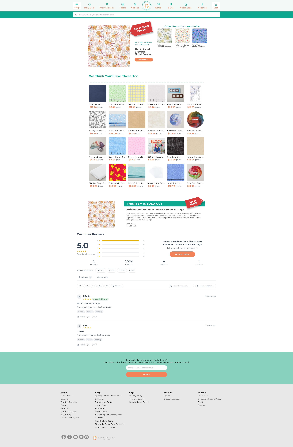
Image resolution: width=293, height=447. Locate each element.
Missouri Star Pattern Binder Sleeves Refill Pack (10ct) (156, 183)
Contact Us (203, 396)
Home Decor (101, 405)
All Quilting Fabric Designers (108, 415)
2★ (100, 286)
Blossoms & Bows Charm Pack (175, 131)
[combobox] (146, 14)
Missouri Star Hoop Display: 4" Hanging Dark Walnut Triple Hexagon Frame (175, 104)
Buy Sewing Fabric (103, 402)
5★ (80, 286)
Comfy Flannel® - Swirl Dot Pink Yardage (136, 157)
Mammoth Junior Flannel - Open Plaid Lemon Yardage (136, 104)
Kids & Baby (100, 408)
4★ (86, 286)
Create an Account (172, 399)
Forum (64, 405)
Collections (100, 418)
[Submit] (76, 14)
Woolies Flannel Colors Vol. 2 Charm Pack (195, 131)
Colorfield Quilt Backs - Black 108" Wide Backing (175, 157)
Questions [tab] (102, 277)
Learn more (143, 60)
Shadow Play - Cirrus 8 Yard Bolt (97, 183)
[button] (76, 5)
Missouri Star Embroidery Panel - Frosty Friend (195, 104)
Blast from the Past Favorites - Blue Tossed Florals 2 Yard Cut (117, 131)
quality (112, 270)
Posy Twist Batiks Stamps (195, 183)
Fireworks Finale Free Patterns (109, 424)
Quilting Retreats (69, 402)
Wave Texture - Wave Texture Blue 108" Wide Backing (175, 183)
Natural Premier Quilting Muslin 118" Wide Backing (195, 157)
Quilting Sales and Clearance (108, 396)
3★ (93, 286)
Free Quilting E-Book (105, 427)
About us (65, 408)
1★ (107, 286)
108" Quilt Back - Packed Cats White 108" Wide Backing (97, 131)
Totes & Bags (101, 411)
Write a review (182, 254)
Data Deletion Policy (139, 402)
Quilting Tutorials (69, 411)
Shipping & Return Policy (209, 399)
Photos (118, 286)
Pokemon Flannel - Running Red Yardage (117, 183)
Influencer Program (70, 418)
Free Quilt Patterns (104, 421)
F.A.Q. (200, 402)
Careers (64, 399)
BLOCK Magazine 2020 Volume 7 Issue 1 (156, 157)
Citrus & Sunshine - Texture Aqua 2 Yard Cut (136, 183)
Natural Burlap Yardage (136, 131)
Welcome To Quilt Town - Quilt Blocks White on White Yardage (156, 104)
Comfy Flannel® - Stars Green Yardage (117, 104)
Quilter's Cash (67, 396)
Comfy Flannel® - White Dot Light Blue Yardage (117, 157)
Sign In (167, 396)
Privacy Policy (135, 396)
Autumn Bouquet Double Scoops (97, 157)
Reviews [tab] (85, 277)
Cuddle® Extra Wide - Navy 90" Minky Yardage (97, 104)
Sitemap (202, 405)
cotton (122, 270)
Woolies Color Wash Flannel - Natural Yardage (156, 131)
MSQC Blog (66, 415)
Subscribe (99, 399)
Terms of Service (137, 399)
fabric (132, 270)
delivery (100, 270)
